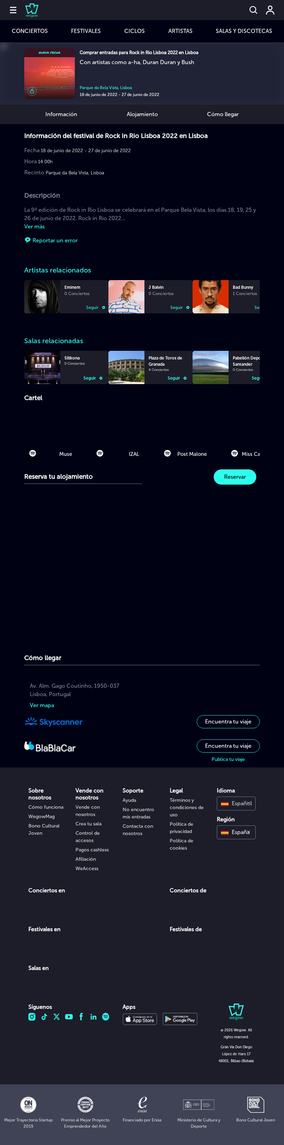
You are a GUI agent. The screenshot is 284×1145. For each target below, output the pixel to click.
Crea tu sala (88, 824)
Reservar (235, 477)
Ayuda (129, 800)
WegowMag (41, 816)
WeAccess (87, 868)
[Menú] (13, 10)
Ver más (34, 226)
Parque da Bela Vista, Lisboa (106, 87)
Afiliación (86, 859)
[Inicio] (28, 10)
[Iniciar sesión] (270, 10)
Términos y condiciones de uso (187, 807)
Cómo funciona (45, 807)
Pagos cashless (92, 850)
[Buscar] (253, 10)
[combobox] (236, 803)
